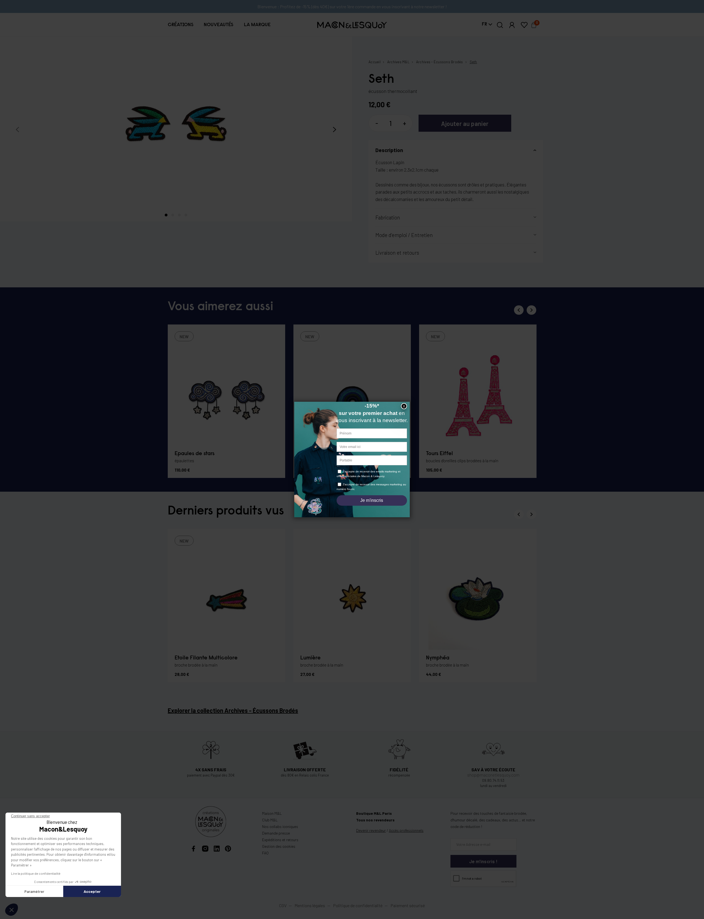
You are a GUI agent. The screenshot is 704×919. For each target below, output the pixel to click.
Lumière (310, 658)
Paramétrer (34, 891)
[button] (181, 24)
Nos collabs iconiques (280, 826)
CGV (283, 905)
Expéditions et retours (280, 839)
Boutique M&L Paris (374, 813)
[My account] (512, 25)
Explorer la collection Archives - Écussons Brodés (233, 710)
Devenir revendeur (371, 830)
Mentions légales (310, 905)
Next (531, 310)
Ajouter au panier (464, 123)
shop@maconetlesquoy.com (493, 774)
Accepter (92, 891)
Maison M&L (272, 813)
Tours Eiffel (439, 453)
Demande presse (276, 833)
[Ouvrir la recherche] (500, 25)
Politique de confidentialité (358, 905)
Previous (519, 310)
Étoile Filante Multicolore (206, 658)
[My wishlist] (524, 25)
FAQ (265, 853)
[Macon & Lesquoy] (352, 25)
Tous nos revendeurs (375, 820)
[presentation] (17, 129)
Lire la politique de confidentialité (36, 873)
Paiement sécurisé (408, 905)
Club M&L (270, 820)
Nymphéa (437, 658)
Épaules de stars (195, 453)
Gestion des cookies (278, 846)
